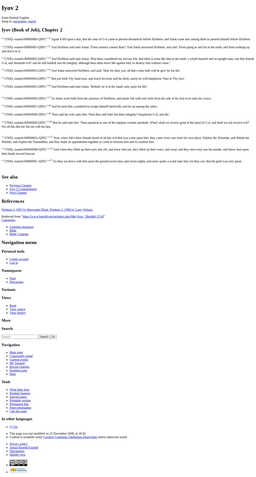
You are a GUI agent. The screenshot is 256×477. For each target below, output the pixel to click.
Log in (14, 262)
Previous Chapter (20, 185)
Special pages (18, 397)
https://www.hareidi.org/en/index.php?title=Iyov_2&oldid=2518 (63, 216)
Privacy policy (19, 444)
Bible (13, 230)
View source (17, 309)
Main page (16, 352)
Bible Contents (19, 234)
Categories (8, 220)
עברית (13, 426)
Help (13, 374)
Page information (20, 407)
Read (13, 305)
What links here (19, 389)
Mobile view (18, 454)
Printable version (20, 400)
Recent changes (19, 367)
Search (7, 328)
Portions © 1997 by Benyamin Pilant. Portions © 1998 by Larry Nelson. (47, 209)
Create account (19, 259)
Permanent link (19, 404)
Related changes (20, 393)
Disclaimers (17, 451)
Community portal (21, 356)
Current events (19, 359)
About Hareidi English (24, 447)
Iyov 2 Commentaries (23, 189)
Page (13, 278)
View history (18, 312)
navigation (19, 21)
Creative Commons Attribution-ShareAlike (70, 437)
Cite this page (18, 411)
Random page (18, 370)
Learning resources (22, 227)
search (32, 21)
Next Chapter (18, 192)
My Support (17, 363)
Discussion (16, 282)
